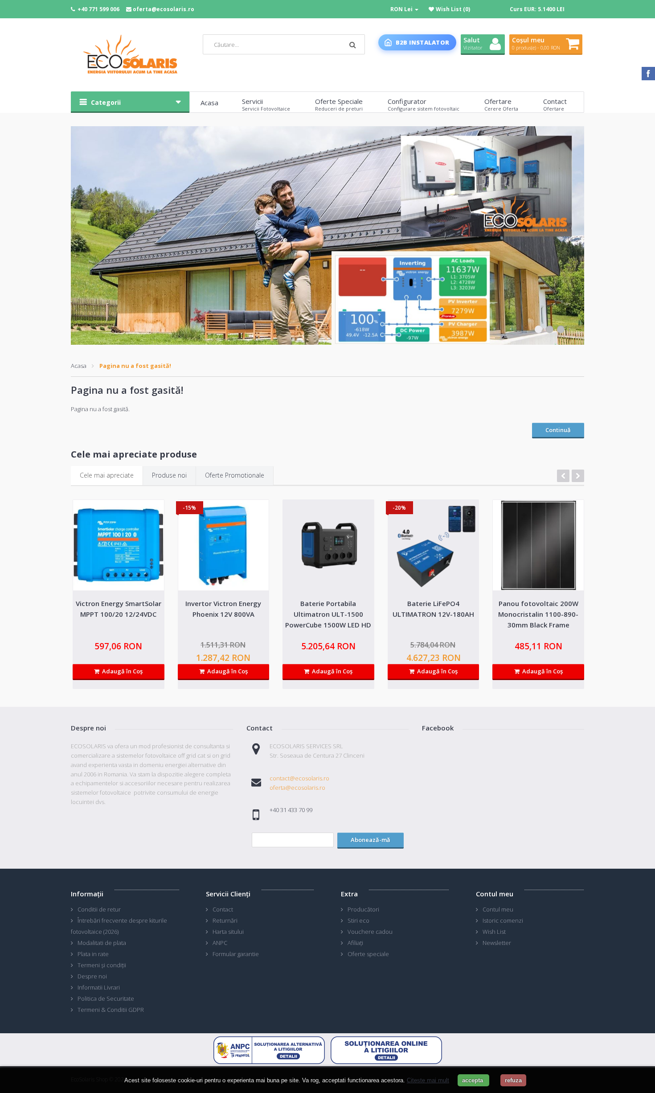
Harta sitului (228, 932)
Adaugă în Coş (121, 671)
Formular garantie (236, 954)
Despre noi (92, 976)
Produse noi (169, 475)
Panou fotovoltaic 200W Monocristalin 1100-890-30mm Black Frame (538, 614)
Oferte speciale (368, 954)
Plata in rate (93, 954)
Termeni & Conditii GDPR (111, 1010)
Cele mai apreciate (107, 475)
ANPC (220, 943)
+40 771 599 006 (98, 9)
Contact (223, 909)
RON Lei (402, 9)
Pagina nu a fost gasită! (135, 366)
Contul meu (498, 909)
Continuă (558, 430)
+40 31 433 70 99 (291, 810)
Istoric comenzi (503, 920)
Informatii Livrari (99, 987)
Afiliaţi (355, 943)
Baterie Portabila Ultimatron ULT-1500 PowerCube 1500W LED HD (328, 614)
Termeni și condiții (102, 965)
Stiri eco (358, 920)
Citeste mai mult (428, 1080)
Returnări (225, 920)
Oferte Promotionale (234, 475)
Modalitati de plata (102, 943)
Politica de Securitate (106, 998)
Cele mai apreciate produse (134, 454)
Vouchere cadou (370, 932)
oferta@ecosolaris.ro (163, 9)
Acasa (78, 366)
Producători (363, 909)
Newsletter (497, 943)
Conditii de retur (99, 909)
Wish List (494, 932)
